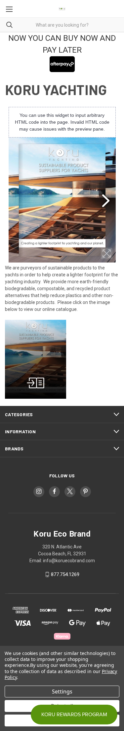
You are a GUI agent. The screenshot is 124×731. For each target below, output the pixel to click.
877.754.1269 (65, 574)
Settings (62, 691)
